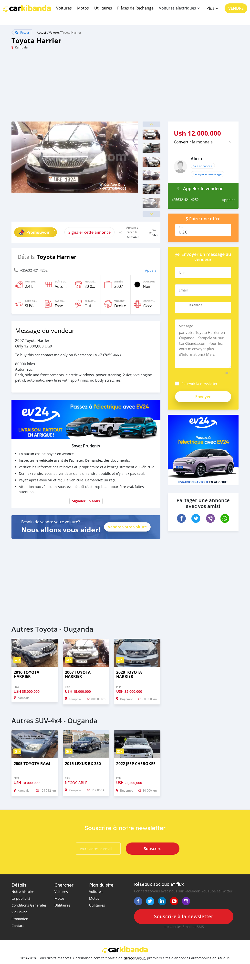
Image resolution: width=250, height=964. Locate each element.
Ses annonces (202, 166)
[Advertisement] (68, 87)
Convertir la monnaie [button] (193, 142)
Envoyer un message (207, 174)
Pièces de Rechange (135, 8)
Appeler (151, 270)
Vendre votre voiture (127, 527)
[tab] (203, 142)
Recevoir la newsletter (199, 383)
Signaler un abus (86, 501)
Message (186, 326)
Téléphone (195, 305)
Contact (17, 925)
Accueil (42, 32)
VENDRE (236, 8)
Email (183, 290)
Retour (24, 32)
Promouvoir (38, 232)
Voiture (54, 32)
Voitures (64, 8)
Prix (181, 227)
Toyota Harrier (71, 32)
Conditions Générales (29, 905)
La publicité (21, 898)
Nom (183, 272)
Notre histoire (22, 891)
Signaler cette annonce (89, 232)
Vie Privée (19, 912)
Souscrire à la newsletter (183, 916)
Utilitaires (103, 8)
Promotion (19, 919)
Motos (83, 8)
